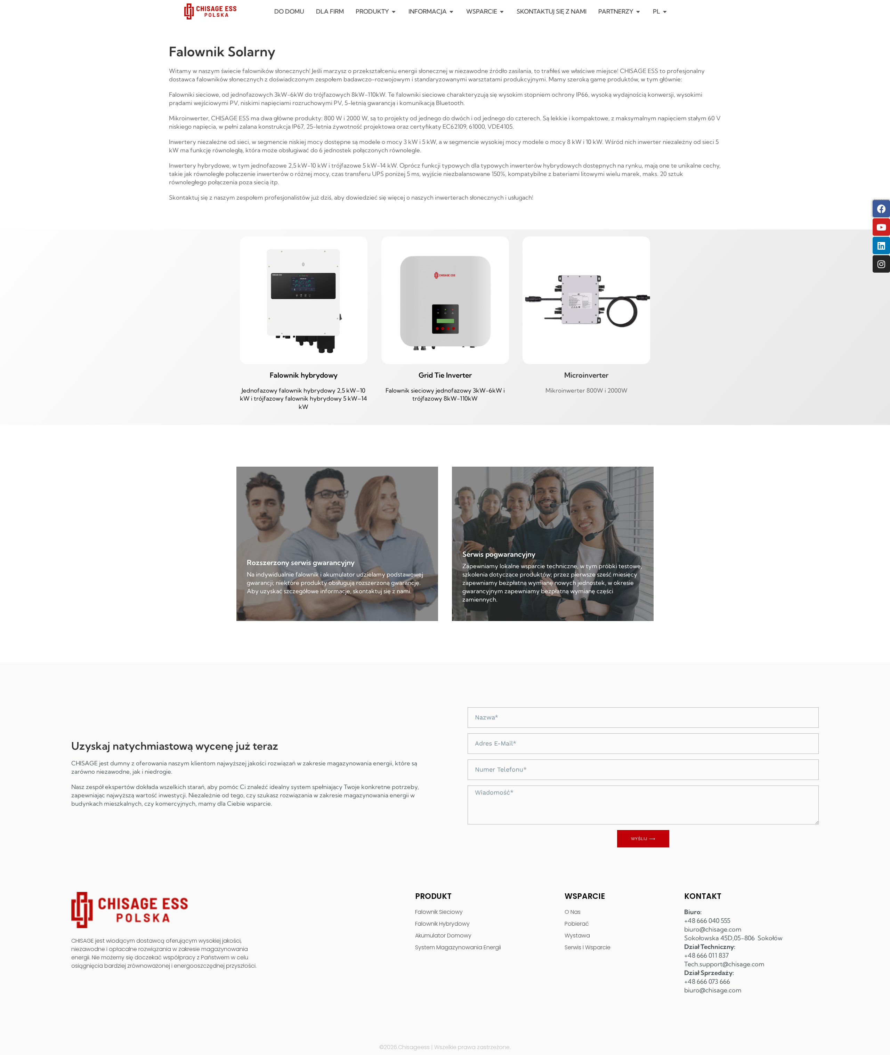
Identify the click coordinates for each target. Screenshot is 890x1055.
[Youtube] (881, 227)
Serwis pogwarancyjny (498, 554)
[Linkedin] (881, 245)
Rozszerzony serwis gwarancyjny (301, 562)
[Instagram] (881, 264)
